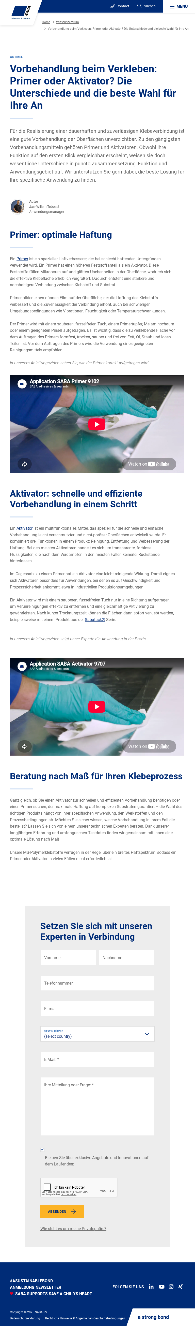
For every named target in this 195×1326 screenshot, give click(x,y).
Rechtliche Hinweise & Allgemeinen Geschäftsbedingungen (85, 1318)
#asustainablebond (31, 1280)
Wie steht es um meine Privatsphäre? (73, 1228)
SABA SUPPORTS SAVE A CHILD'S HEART (53, 1293)
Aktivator (25, 528)
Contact (122, 6)
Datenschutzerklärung (25, 1318)
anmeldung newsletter (35, 1287)
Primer (22, 258)
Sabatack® (95, 619)
